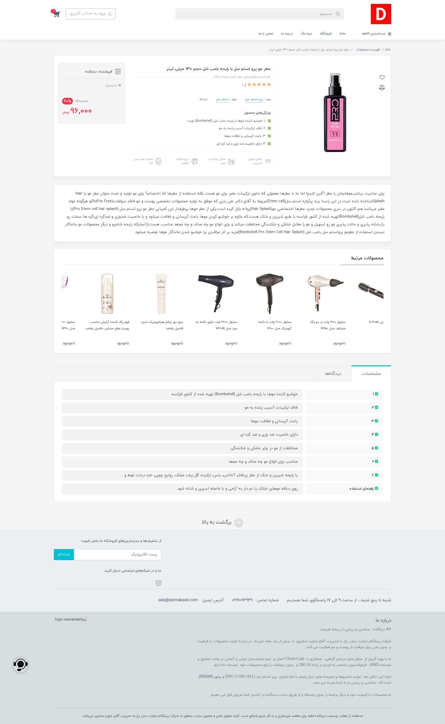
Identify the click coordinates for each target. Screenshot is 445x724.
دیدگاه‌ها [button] (333, 374)
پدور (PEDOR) (210, 676)
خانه (342, 33)
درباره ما (287, 33)
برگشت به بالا (217, 522)
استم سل (222, 99)
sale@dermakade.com (178, 600)
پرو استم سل (254, 99)
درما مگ (306, 33)
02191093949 (242, 600)
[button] (60, 14)
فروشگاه (326, 33)
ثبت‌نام (64, 554)
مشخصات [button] (371, 374)
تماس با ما (266, 33)
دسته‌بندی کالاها (374, 33)
